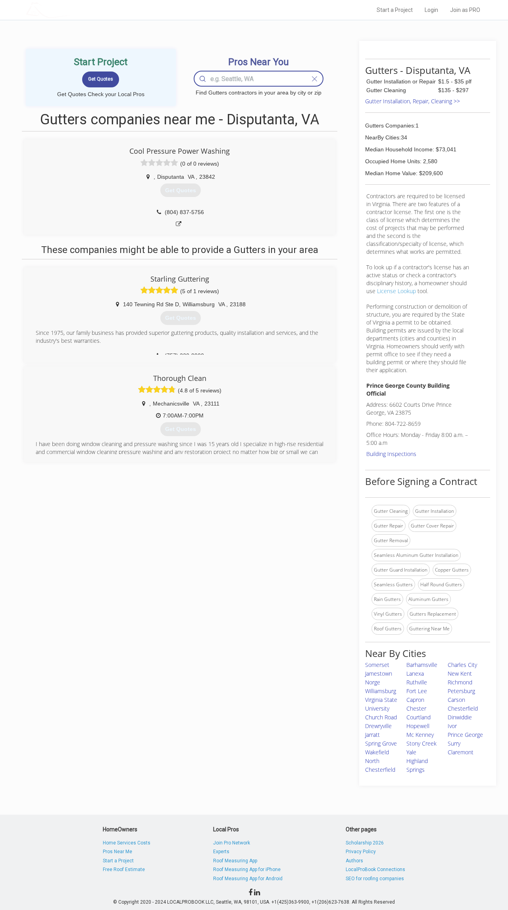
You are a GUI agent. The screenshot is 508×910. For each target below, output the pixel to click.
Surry (454, 743)
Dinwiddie (460, 717)
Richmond (460, 682)
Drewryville (378, 726)
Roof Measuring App (235, 861)
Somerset (377, 664)
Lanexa (415, 673)
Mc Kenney (420, 734)
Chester (416, 708)
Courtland (418, 717)
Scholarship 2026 (365, 843)
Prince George (465, 734)
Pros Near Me (117, 851)
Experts (221, 851)
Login (431, 10)
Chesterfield (463, 708)
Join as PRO (465, 10)
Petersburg (461, 691)
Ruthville (416, 682)
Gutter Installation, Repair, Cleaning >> (412, 101)
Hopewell (417, 726)
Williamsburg (380, 691)
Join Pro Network (231, 843)
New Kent (460, 673)
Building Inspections (391, 454)
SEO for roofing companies (375, 878)
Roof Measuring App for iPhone (247, 869)
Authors (354, 861)
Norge (372, 682)
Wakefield (377, 752)
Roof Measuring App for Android (248, 878)
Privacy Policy (361, 851)
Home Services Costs (126, 843)
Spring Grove (381, 743)
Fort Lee (416, 691)
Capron (415, 699)
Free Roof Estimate (124, 869)
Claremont (460, 752)
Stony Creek (421, 743)
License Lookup (396, 291)
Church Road (381, 717)
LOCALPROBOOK (72, 10)
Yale (411, 752)
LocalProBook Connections (375, 869)
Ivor (452, 726)
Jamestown (378, 673)
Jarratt (372, 734)
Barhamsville (421, 664)
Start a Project (395, 10)
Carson (456, 699)
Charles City (462, 664)
